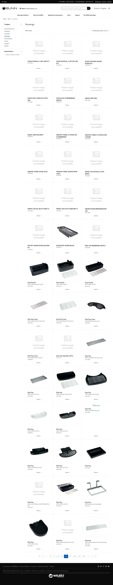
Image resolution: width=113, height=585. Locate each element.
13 (79, 556)
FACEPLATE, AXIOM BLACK (65, 245)
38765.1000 (58, 286)
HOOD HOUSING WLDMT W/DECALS (93, 62)
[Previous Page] (43, 556)
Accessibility (27, 571)
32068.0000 (30, 359)
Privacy (21, 571)
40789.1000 (30, 286)
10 (66, 556)
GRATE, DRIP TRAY (91, 98)
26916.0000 (87, 545)
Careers (52, 566)
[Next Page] (92, 556)
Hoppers (6, 43)
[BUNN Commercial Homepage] (9, 8)
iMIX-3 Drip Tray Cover (62, 467)
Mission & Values (43, 566)
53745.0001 (58, 175)
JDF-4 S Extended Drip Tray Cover (36, 321)
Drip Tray (88, 356)
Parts (9, 19)
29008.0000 (87, 247)
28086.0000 (30, 432)
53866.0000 (58, 138)
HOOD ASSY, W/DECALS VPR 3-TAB (38, 99)
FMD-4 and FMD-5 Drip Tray (92, 410)
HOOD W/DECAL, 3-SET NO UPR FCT (67, 62)
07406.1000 (87, 65)
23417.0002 (30, 63)
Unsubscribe (42, 571)
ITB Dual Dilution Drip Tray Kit (64, 394)
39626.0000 (30, 545)
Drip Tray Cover (33, 319)
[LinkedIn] (106, 566)
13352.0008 (30, 210)
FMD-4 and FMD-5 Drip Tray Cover (94, 357)
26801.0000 (58, 322)
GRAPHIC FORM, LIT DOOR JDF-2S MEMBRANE (66, 136)
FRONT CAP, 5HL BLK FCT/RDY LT (38, 209)
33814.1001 (58, 357)
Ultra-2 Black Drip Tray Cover (92, 321)
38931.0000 (58, 544)
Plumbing (7, 31)
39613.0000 (30, 322)
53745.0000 (30, 173)
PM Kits (6, 46)
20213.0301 (87, 505)
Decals (6, 41)
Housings (7, 36)
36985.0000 (58, 469)
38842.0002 (58, 247)
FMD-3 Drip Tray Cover (33, 394)
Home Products (25, 566)
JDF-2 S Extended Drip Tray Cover (64, 321)
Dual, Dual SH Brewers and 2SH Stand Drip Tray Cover (96, 543)
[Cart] (109, 8)
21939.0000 (30, 249)
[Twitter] (101, 566)
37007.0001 (30, 101)
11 (70, 556)
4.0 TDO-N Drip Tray (33, 544)
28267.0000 (30, 396)
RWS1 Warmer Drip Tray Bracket (93, 504)
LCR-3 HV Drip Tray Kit (62, 504)
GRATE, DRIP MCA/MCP (35, 135)
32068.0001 (87, 322)
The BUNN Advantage (89, 15)
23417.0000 (58, 65)
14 (84, 556)
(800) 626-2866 (70, 1)
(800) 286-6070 (89, 1)
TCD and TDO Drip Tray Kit (92, 394)
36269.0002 (30, 136)
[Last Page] (95, 556)
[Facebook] (98, 566)
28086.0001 (58, 432)
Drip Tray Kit (32, 282)
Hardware (7, 33)
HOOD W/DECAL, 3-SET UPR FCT (38, 61)
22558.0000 (87, 175)
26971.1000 (30, 507)
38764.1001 (87, 286)
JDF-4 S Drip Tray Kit (90, 284)
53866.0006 (87, 138)
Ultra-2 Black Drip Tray (62, 431)
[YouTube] (108, 566)
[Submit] (88, 8)
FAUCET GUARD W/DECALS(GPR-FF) (39, 246)
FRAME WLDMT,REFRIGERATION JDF (95, 210)
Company (34, 566)
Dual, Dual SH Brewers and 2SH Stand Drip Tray (38, 504)
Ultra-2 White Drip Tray (33, 431)
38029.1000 (87, 396)
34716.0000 (87, 412)
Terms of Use (34, 571)
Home (4, 19)
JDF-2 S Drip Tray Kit (61, 284)
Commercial (7, 566)
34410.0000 (87, 212)
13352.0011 (58, 210)
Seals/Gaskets (8, 38)
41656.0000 (58, 505)
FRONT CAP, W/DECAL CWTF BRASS (94, 173)
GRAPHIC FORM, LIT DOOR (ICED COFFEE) (96, 136)
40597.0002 (87, 100)
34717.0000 (87, 359)
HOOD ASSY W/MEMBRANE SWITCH (65, 99)
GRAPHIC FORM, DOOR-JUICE (38, 171)
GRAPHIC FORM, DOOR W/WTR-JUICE (67, 172)
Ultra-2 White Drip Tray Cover (35, 357)
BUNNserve (15, 566)
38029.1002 (58, 396)
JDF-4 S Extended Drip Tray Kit (35, 284)
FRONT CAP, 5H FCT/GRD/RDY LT (67, 209)
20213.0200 (87, 467)
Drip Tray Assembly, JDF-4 (64, 356)
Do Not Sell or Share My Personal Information (57, 571)
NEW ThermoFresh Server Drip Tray (65, 542)
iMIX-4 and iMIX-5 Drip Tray (35, 467)
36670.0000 (30, 469)
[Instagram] (103, 566)
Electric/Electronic (9, 29)
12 (75, 556)
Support (77, 15)
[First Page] (39, 556)
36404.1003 (58, 101)
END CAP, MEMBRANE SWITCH (95, 245)
